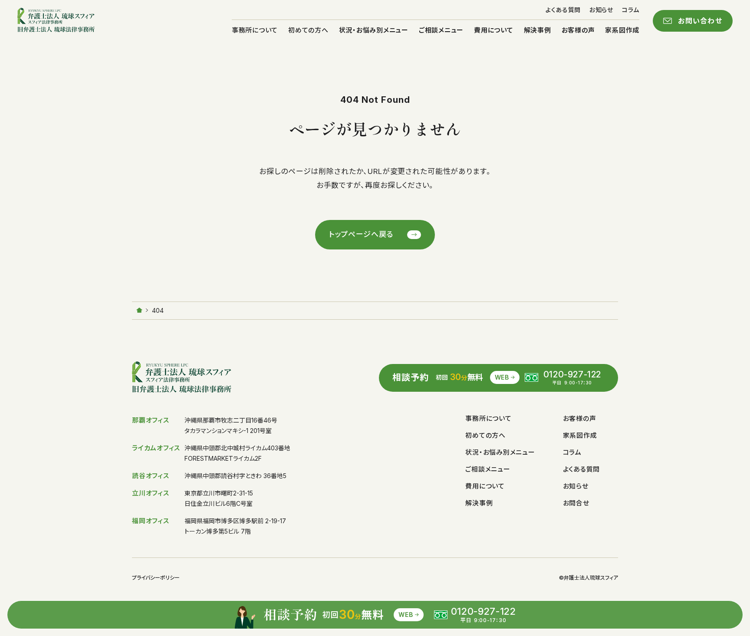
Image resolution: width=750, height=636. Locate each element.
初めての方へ (308, 30)
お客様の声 (578, 30)
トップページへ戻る (361, 234)
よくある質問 (563, 9)
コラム (630, 9)
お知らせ (601, 9)
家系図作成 (622, 30)
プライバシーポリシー (156, 577)
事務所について (255, 30)
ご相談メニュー (441, 30)
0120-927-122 (572, 374)
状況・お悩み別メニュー (373, 30)
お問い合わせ (700, 20)
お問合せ (576, 503)
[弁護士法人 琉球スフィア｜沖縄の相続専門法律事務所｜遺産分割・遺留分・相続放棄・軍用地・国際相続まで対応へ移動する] (139, 310)
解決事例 (537, 30)
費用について (493, 30)
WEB (502, 377)
